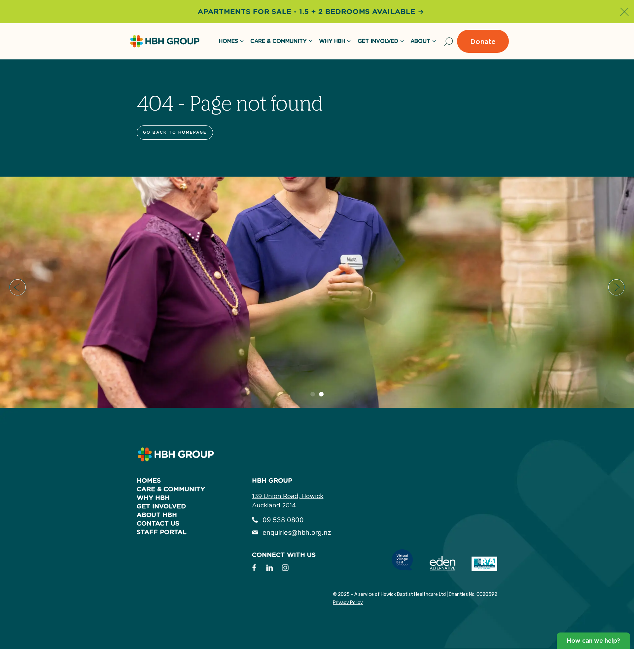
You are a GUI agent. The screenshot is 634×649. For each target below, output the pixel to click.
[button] (17, 287)
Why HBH (332, 41)
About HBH (157, 515)
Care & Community (278, 41)
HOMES (228, 41)
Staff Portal (162, 532)
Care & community (171, 489)
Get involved (161, 506)
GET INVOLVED (378, 41)
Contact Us (158, 523)
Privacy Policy (348, 602)
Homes (149, 480)
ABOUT (420, 41)
